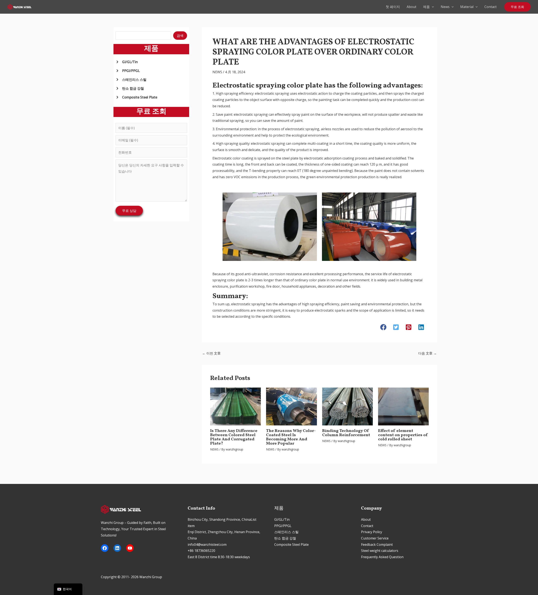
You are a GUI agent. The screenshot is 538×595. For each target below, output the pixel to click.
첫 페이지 (393, 6)
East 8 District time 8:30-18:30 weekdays (219, 557)
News (445, 6)
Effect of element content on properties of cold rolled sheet (403, 435)
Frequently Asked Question (382, 557)
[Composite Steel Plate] (136, 97)
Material (466, 6)
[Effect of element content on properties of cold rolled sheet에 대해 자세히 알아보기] (403, 406)
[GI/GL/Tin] (127, 61)
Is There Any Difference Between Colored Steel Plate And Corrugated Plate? (233, 437)
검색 (180, 35)
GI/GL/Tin (282, 519)
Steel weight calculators (379, 550)
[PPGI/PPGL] (128, 70)
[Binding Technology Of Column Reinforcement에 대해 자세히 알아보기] (347, 406)
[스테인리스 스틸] (131, 79)
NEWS (217, 72)
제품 (426, 6)
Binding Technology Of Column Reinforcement (346, 433)
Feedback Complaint (377, 544)
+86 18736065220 (201, 550)
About (411, 6)
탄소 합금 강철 (285, 538)
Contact (490, 6)
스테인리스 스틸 (286, 532)
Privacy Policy (371, 532)
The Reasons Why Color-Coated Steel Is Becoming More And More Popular (291, 437)
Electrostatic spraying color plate (267, 86)
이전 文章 (211, 353)
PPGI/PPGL (282, 525)
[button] (432, 7)
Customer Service (375, 538)
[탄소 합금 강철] (130, 88)
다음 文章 (427, 353)
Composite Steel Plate (291, 544)
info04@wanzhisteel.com (207, 544)
